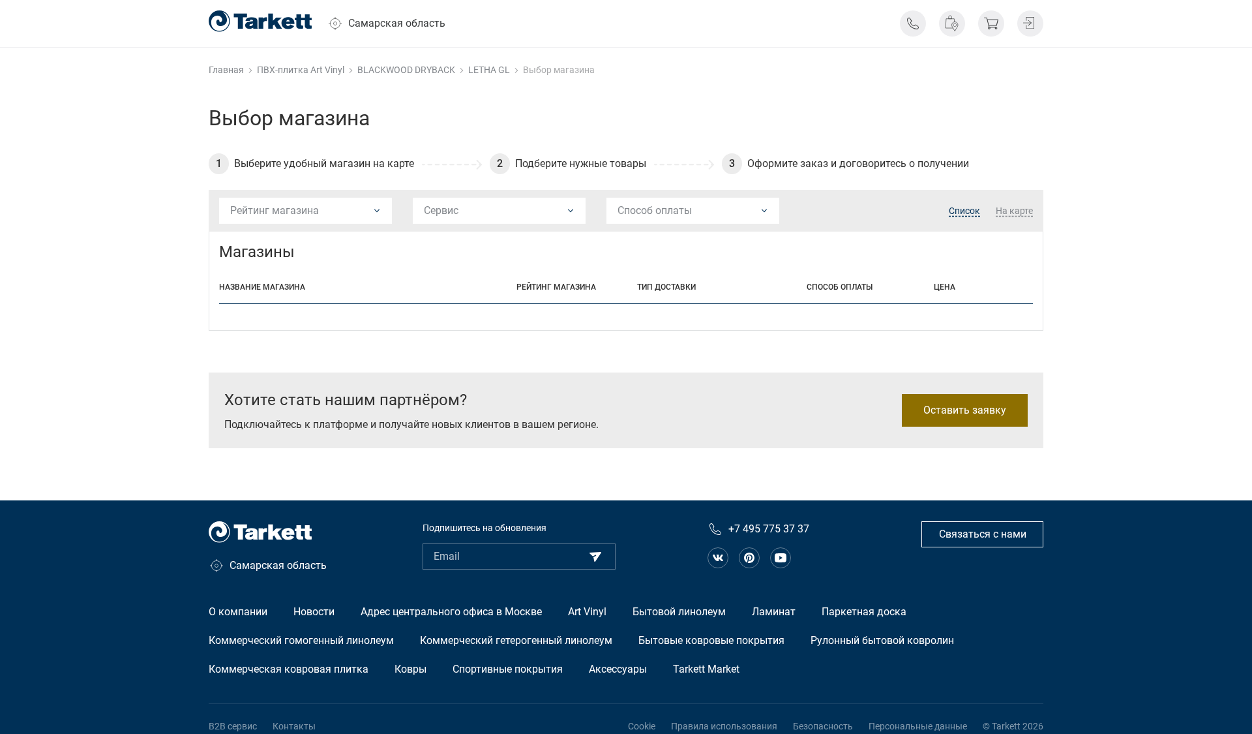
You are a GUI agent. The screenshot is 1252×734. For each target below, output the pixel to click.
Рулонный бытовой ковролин (882, 640)
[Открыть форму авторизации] (1030, 23)
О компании (238, 611)
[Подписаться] (595, 556)
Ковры (410, 669)
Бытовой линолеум (679, 611)
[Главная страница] (260, 21)
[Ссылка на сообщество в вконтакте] (718, 557)
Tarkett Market (706, 669)
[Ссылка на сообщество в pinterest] (749, 557)
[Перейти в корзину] (991, 23)
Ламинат (774, 611)
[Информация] (913, 23)
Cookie (641, 726)
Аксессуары (618, 669)
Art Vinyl (587, 611)
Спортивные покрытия (508, 669)
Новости (314, 611)
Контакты (294, 726)
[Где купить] (952, 23)
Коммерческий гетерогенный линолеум (516, 640)
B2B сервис (233, 726)
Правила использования (724, 726)
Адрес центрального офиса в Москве (451, 611)
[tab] (964, 211)
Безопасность (823, 726)
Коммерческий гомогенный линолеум (301, 640)
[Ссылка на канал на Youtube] (780, 557)
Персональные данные (918, 726)
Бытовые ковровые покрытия (711, 640)
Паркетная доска (864, 611)
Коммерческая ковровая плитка (288, 669)
